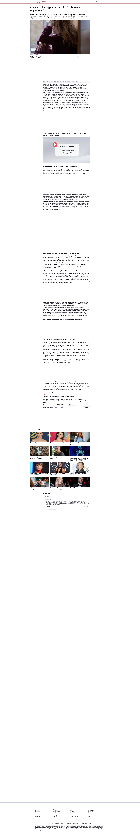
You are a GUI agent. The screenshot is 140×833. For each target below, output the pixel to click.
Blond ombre (37, 810)
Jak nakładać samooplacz (39, 815)
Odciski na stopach (38, 816)
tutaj (56, 830)
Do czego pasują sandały (56, 811)
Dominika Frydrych (36, 56)
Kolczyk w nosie (72, 815)
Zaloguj (100, 1)
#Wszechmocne (66, 1)
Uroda (82, 1)
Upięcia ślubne (90, 812)
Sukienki (89, 816)
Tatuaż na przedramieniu (74, 816)
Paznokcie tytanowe (91, 809)
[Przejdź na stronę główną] (37, 2)
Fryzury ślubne (55, 809)
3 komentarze (81, 57)
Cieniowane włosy (73, 809)
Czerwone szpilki (72, 811)
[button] (95, 1)
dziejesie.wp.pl (72, 405)
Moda (78, 1)
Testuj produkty (57, 1)
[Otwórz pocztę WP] (92, 2)
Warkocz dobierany (90, 811)
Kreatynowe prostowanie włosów (40, 809)
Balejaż (71, 810)
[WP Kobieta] (43, 2)
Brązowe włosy (72, 812)
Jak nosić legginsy (55, 812)
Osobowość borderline (91, 810)
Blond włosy (37, 812)
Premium (73, 1)
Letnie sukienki (55, 810)
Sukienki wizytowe (55, 815)
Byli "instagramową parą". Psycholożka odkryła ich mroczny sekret (66, 319)
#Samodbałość (60, 399)
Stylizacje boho (55, 816)
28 (86, 506)
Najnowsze (49, 1)
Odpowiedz (48, 506)
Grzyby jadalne (90, 815)
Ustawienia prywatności (86, 823)
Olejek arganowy (37, 811)
